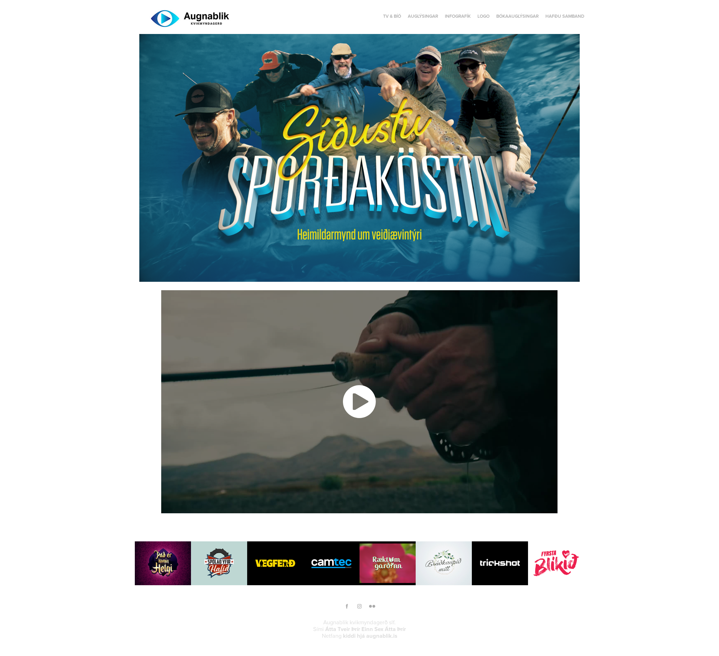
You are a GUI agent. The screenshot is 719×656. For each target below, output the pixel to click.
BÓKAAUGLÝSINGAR (517, 16)
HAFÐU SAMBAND (564, 16)
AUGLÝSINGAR (423, 16)
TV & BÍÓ (392, 16)
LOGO (483, 16)
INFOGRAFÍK (458, 16)
